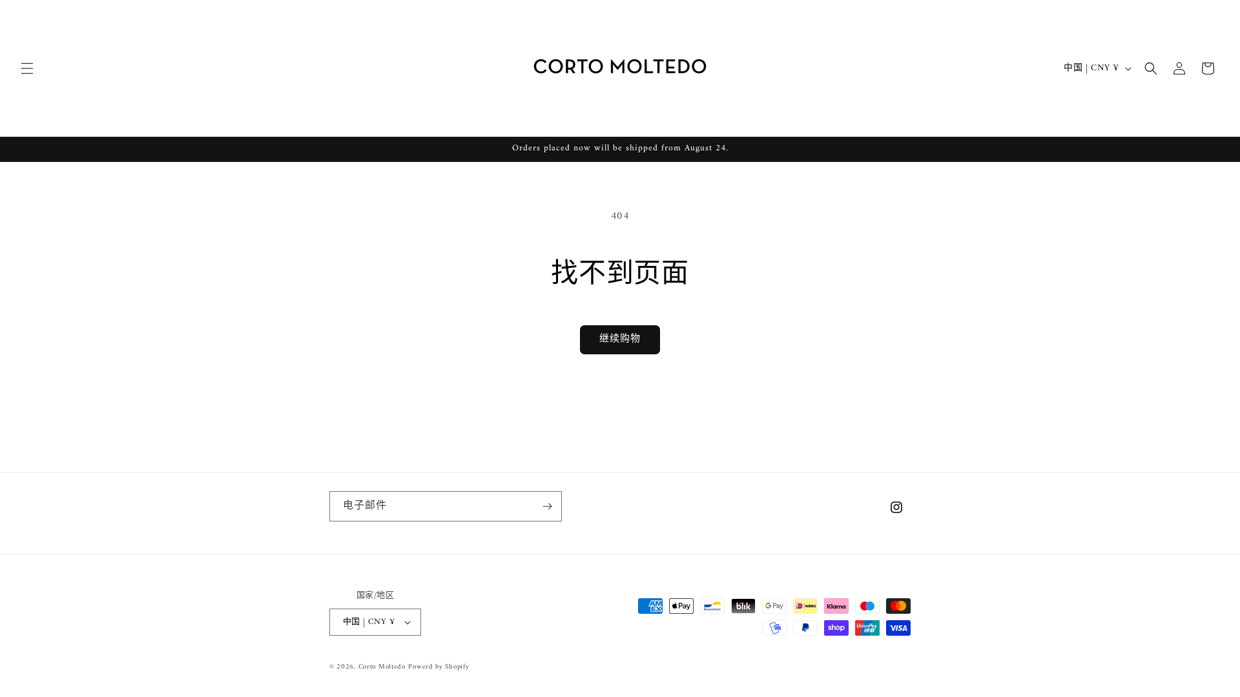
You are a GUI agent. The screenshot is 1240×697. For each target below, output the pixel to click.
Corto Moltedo (382, 667)
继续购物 (620, 339)
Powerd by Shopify (438, 667)
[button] (27, 68)
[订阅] (547, 506)
